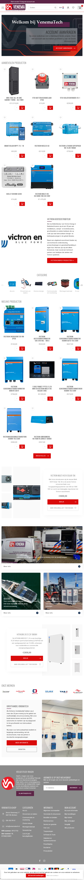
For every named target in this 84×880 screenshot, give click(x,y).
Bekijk (61, 502)
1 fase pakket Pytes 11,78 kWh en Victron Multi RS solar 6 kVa (42, 389)
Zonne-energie (27, 823)
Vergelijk (67, 824)
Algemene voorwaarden (52, 810)
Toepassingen (48, 831)
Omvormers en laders (30, 814)
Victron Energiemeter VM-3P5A (14, 338)
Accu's (25, 810)
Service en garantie (50, 824)
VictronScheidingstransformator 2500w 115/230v (14, 438)
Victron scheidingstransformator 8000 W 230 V (14, 389)
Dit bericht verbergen (36, 875)
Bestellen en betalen (50, 817)
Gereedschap (27, 830)
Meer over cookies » (53, 875)
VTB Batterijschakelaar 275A (42, 99)
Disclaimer (47, 847)
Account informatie (71, 810)
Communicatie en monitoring (28, 819)
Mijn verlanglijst (70, 821)
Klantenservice (25, 793)
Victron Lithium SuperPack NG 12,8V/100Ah (70, 147)
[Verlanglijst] (73, 8)
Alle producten (69, 828)
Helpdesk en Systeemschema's (50, 839)
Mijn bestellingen (70, 814)
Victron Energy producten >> (62, 260)
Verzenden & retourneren (52, 814)
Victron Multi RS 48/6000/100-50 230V (42, 195)
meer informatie (21, 743)
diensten (21, 749)
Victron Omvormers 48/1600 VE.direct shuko (42, 438)
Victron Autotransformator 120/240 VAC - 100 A (42, 339)
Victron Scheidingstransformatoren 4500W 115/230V (70, 389)
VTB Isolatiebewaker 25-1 (70, 98)
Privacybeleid (48, 851)
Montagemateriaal (29, 827)
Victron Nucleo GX (42, 146)
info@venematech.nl (13, 826)
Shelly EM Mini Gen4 (14, 194)
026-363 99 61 (10, 820)
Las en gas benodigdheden (28, 835)
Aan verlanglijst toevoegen (61, 508)
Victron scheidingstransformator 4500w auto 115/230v (70, 339)
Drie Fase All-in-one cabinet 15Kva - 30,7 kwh (14, 99)
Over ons (47, 828)
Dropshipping (48, 844)
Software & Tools (49, 835)
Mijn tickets (68, 817)
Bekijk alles (41, 456)
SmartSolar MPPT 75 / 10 (14, 146)
